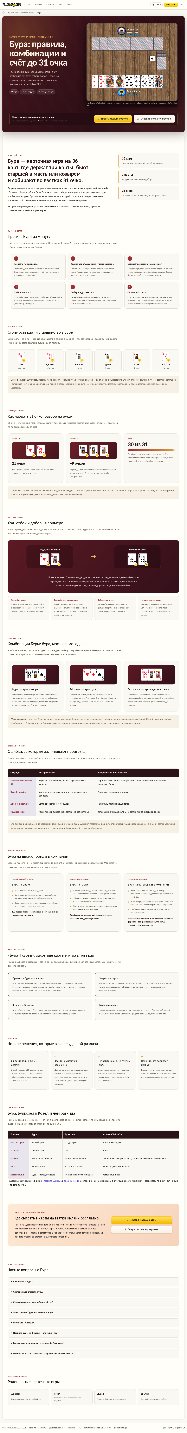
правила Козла (71, 1181)
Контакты (42, 1428)
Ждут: (171, 1428)
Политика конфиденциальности (97, 1428)
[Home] (3, 12)
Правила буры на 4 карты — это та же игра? (35, 1333)
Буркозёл (16, 987)
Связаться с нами (58, 1428)
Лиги (60, 5)
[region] (93, 792)
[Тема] (182, 4)
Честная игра (121, 1428)
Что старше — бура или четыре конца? (33, 1312)
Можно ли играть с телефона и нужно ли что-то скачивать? (44, 1353)
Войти (158, 5)
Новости (72, 1428)
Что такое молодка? (23, 1323)
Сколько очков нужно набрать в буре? (33, 1302)
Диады (69, 5)
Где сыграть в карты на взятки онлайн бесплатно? (38, 1343)
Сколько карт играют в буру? (28, 1292)
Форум (27, 5)
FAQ (79, 1428)
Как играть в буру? (23, 1282)
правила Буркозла (53, 1181)
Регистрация (171, 5)
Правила (32, 1428)
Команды (50, 5)
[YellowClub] (11, 4)
